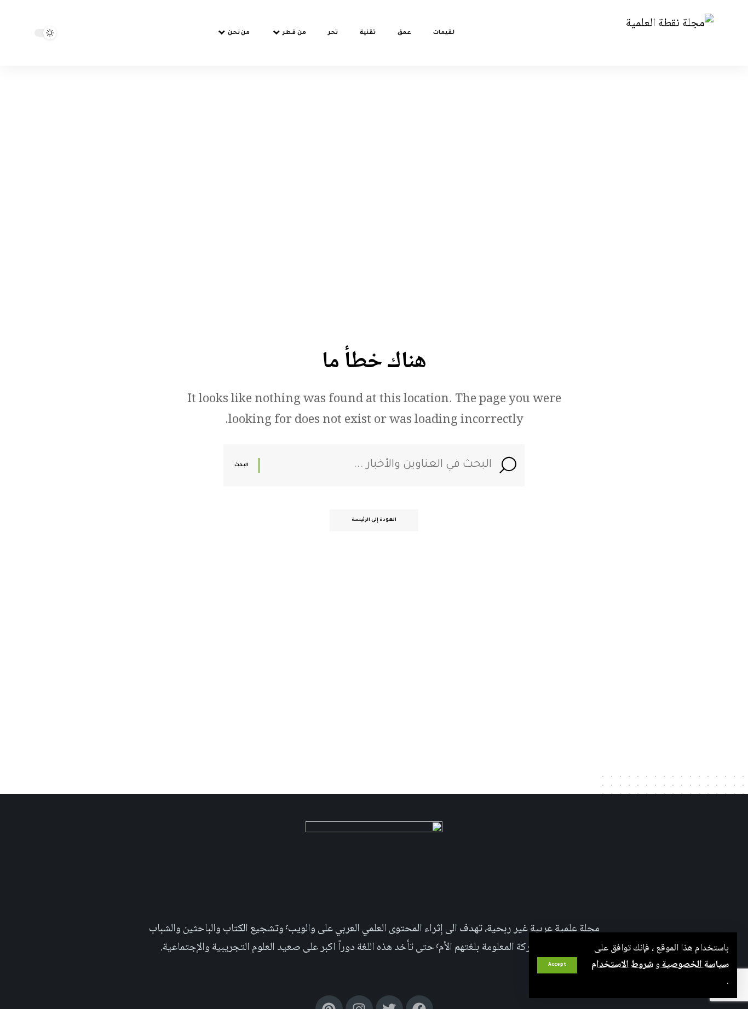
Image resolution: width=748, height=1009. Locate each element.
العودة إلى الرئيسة (374, 520)
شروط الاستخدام (622, 964)
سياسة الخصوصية (694, 964)
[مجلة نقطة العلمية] (670, 33)
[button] (557, 965)
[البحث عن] (380, 465)
